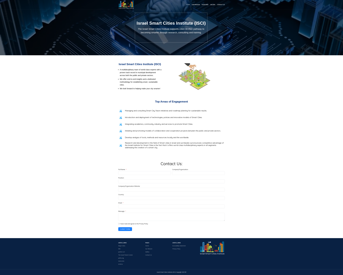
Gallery (147, 252)
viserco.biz (121, 261)
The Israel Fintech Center (125, 255)
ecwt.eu (120, 264)
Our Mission (148, 249)
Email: (120, 203)
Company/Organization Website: (129, 186)
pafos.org (121, 258)
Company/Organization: (180, 169)
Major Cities (121, 246)
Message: (121, 211)
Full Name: (121, 169)
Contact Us (148, 255)
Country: (121, 195)
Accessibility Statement (179, 246)
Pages (147, 243)
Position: (121, 178)
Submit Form (125, 229)
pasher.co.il (121, 252)
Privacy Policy (176, 249)
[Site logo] (126, 4)
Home (147, 246)
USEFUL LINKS (176, 243)
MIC (119, 249)
